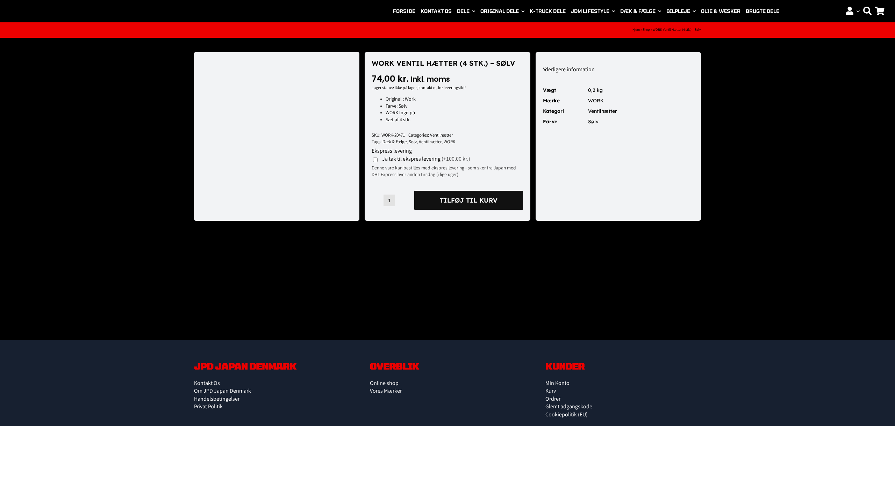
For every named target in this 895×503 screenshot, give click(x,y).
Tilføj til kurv (468, 200)
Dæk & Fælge (394, 142)
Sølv (413, 142)
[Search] (867, 11)
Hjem (636, 30)
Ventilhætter (441, 135)
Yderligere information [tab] (569, 70)
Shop (646, 30)
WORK (449, 142)
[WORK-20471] (238, 59)
